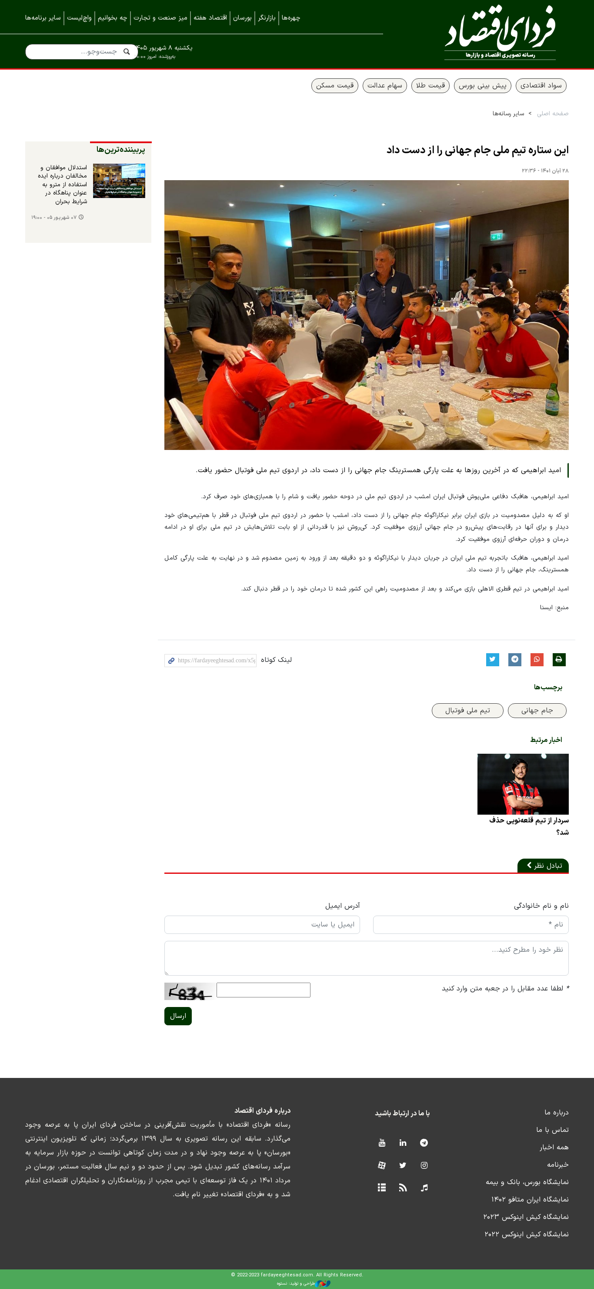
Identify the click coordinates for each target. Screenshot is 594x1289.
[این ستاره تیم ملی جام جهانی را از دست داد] (366, 315)
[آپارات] (381, 1166)
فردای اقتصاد (488, 33)
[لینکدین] (402, 1143)
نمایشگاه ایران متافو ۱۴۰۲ (530, 1200)
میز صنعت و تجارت (160, 18)
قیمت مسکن (335, 86)
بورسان (242, 18)
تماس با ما (552, 1130)
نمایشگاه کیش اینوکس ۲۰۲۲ (526, 1234)
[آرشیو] (381, 1188)
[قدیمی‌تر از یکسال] (523, 784)
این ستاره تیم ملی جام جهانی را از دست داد (478, 150)
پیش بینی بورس (483, 86)
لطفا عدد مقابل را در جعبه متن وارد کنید (505, 989)
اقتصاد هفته (210, 18)
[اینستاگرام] (424, 1166)
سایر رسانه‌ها (508, 113)
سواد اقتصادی (541, 86)
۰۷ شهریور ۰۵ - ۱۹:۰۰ (54, 218)
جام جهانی (537, 710)
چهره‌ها (291, 18)
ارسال (178, 1016)
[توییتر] (402, 1166)
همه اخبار (554, 1147)
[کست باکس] (424, 1188)
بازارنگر (267, 18)
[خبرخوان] (402, 1188)
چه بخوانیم (112, 18)
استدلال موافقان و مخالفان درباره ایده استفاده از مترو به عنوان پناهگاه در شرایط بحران (62, 185)
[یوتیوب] (381, 1143)
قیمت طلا (430, 86)
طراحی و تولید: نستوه (296, 1283)
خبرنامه (558, 1165)
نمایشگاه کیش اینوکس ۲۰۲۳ (526, 1217)
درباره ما (556, 1113)
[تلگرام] (424, 1143)
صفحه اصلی (553, 113)
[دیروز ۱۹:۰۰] (119, 181)
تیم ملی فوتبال (467, 710)
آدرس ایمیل (342, 906)
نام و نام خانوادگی (541, 906)
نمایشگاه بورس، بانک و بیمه (527, 1182)
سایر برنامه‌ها (43, 18)
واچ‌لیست (79, 18)
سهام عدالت (384, 86)
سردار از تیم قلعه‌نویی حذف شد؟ (529, 827)
